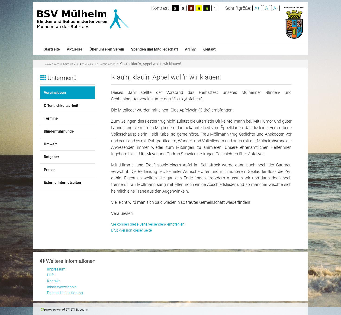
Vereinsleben (105, 64)
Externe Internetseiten (62, 182)
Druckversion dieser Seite (131, 230)
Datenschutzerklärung (65, 293)
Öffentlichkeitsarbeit (61, 105)
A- (275, 8)
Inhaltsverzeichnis (62, 287)
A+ (257, 8)
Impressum (56, 269)
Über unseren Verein (107, 49)
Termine (51, 118)
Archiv (190, 49)
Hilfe (51, 275)
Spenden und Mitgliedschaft (154, 49)
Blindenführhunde (59, 131)
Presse (49, 170)
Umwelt (50, 144)
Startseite (52, 49)
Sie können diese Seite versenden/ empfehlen (147, 224)
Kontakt (209, 49)
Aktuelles (75, 49)
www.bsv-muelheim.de (59, 64)
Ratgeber (51, 157)
